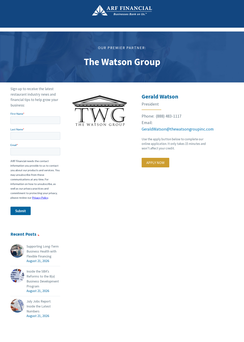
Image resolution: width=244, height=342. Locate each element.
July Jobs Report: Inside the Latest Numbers (38, 306)
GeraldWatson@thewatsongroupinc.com (178, 129)
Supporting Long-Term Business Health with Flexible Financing (42, 251)
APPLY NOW (155, 162)
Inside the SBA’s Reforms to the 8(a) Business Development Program (42, 278)
